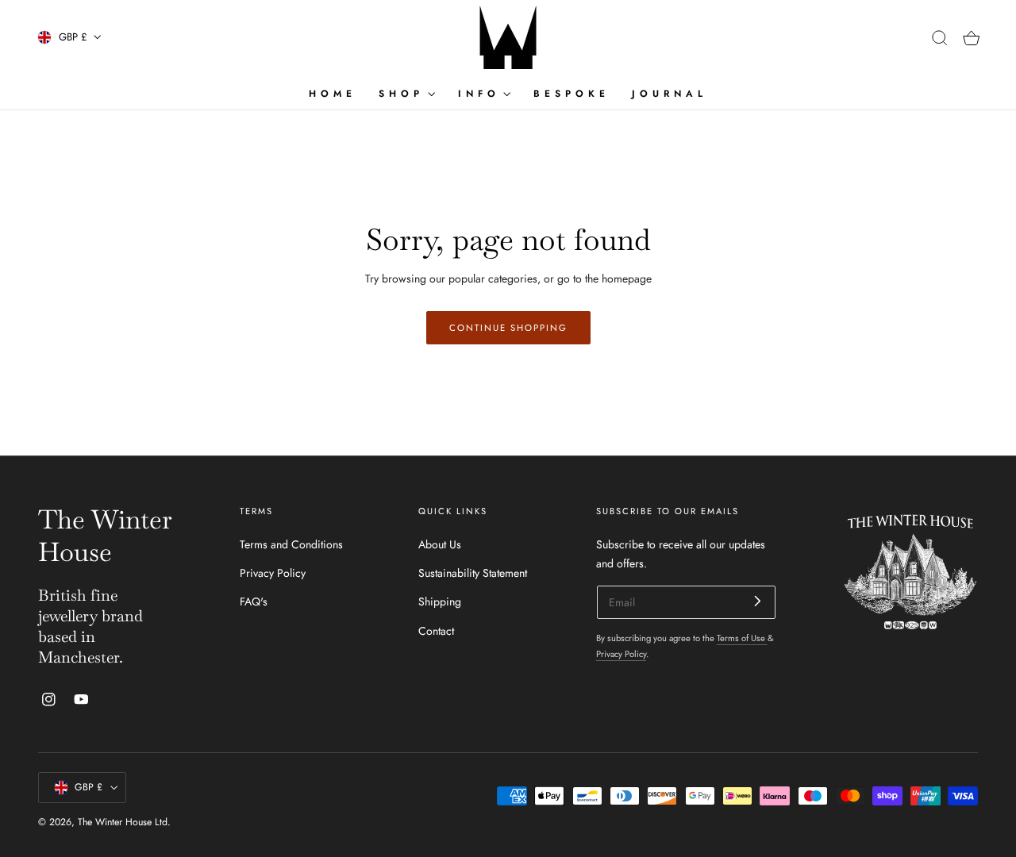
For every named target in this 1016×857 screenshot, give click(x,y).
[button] (940, 38)
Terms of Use (742, 638)
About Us (439, 544)
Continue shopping (508, 327)
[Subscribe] (757, 601)
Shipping (439, 601)
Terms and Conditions (291, 544)
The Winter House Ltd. (124, 822)
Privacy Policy (273, 573)
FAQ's (253, 601)
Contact (436, 630)
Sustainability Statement (472, 573)
